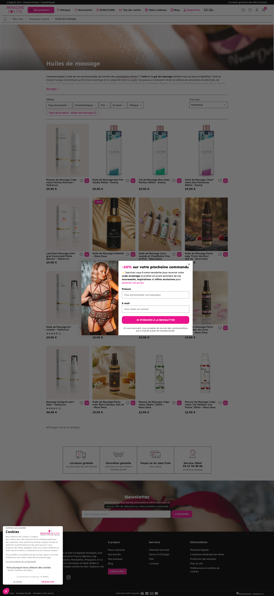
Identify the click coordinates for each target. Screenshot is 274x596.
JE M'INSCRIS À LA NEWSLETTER (155, 320)
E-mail (126, 303)
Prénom (126, 289)
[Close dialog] (189, 264)
